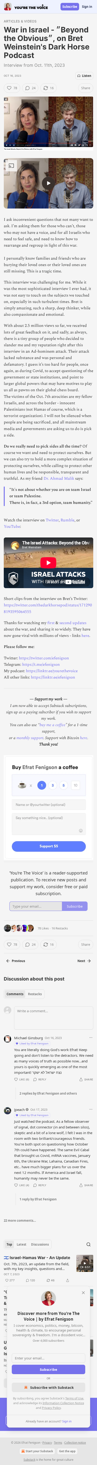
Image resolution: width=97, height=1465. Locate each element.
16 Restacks (60, 928)
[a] (48, 183)
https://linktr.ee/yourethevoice (52, 671)
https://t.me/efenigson (41, 664)
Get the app (67, 1451)
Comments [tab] (15, 994)
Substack (29, 1460)
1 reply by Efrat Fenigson (38, 1199)
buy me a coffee (52, 725)
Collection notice (75, 1443)
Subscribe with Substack (52, 1387)
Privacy (47, 1443)
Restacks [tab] (35, 994)
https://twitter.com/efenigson (44, 658)
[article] (48, 1269)
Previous (18, 961)
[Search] (88, 1244)
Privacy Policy (51, 1408)
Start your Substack (39, 1451)
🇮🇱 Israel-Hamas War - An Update (37, 1257)
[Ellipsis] (91, 1037)
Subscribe (69, 6)
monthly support (29, 738)
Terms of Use (74, 1398)
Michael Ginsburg (28, 1037)
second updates (72, 623)
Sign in (87, 6)
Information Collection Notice (63, 1403)
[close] (83, 1292)
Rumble (67, 520)
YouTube (12, 527)
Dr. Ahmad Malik (59, 478)
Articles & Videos (20, 21)
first (51, 623)
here (85, 636)
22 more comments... (20, 1220)
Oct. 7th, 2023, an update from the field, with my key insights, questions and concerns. (36, 1266)
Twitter (52, 520)
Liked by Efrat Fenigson (34, 1043)
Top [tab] (9, 1244)
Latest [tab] (21, 1244)
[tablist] (24, 994)
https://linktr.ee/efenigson (53, 677)
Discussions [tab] (40, 1244)
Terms (58, 1443)
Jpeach (19, 1109)
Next (81, 961)
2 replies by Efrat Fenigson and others (48, 1093)
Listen (86, 76)
